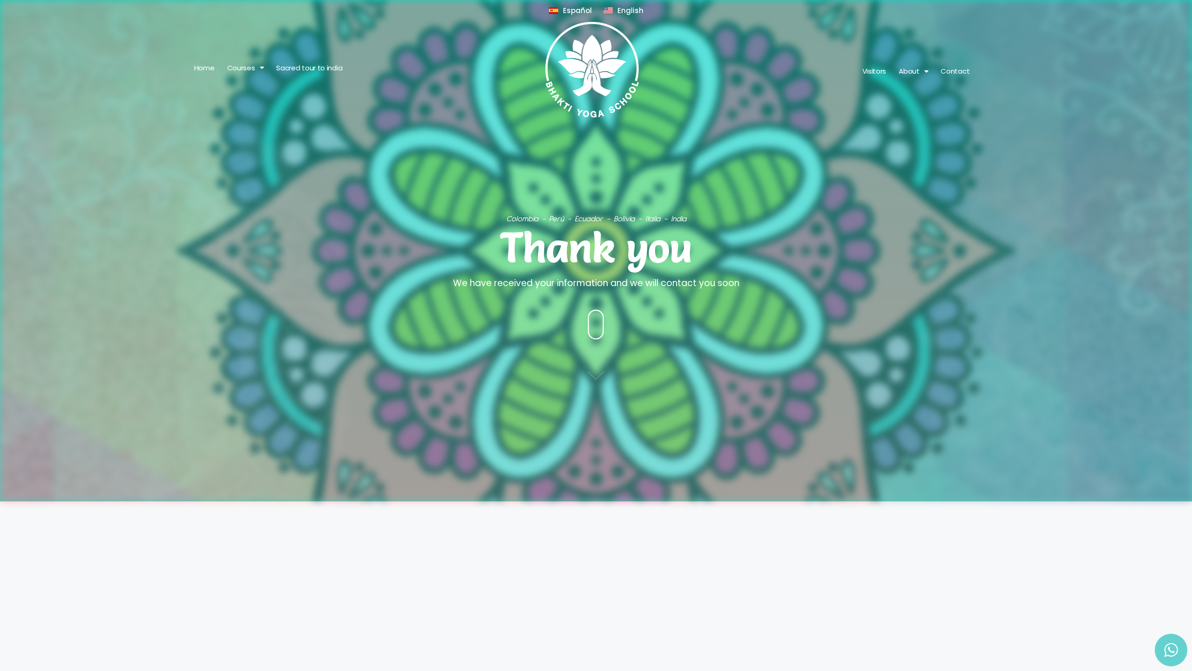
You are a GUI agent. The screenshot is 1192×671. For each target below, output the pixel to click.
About (909, 71)
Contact (955, 71)
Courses (241, 68)
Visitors (874, 71)
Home (204, 68)
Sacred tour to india (309, 68)
